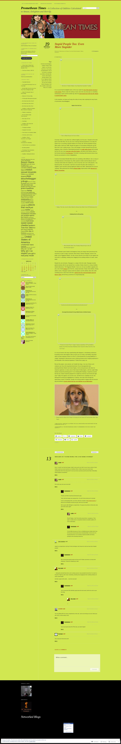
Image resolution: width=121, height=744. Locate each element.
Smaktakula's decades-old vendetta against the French (28, 215)
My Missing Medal (25, 147)
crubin (59, 462)
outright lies (24, 205)
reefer (27, 210)
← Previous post (59, 452)
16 (30, 267)
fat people (23, 183)
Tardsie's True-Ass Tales (28, 226)
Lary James (28, 336)
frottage (43, 65)
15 (28, 267)
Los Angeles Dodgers (29, 197)
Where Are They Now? (30, 247)
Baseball (23, 164)
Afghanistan (28, 159)
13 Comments (95, 51)
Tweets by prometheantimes (26, 76)
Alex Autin (60, 568)
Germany (27, 186)
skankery (28, 212)
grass (23, 188)
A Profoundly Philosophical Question (29, 98)
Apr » (25, 271)
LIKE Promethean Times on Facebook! (28, 43)
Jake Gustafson (61, 541)
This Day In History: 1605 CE (28, 70)
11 (35, 266)
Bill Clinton (32, 164)
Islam (24, 195)
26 (22, 270)
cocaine (26, 174)
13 (24, 267)
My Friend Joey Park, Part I (27, 106)
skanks (32, 212)
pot (31, 207)
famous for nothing (31, 181)
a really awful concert (86, 149)
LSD (47, 68)
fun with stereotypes (28, 184)
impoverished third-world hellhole (28, 193)
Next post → (95, 452)
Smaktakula (62, 51)
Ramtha (49, 82)
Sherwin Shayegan (45, 84)
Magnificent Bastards (46, 3)
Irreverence (69, 728)
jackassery (29, 195)
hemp (29, 190)
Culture (71, 51)
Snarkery (66, 729)
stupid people (48, 85)
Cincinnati (43, 63)
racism (23, 210)
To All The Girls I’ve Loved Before (28, 145)
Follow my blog (68, 731)
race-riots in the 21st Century (73, 151)
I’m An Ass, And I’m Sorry (27, 134)
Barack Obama (27, 162)
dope (28, 176)
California (24, 166)
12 (22, 267)
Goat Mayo (24, 121)
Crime (67, 51)
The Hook (60, 633)
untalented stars (27, 245)
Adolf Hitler (23, 159)
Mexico (31, 199)
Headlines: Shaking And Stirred (28, 153)
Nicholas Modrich (45, 77)
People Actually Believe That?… (30, 287)
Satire (65, 728)
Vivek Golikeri (28, 282)
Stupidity (57, 52)
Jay (26, 340)
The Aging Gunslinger (26, 127)
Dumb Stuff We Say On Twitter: (27, 74)
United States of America (26, 239)
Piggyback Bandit (47, 79)
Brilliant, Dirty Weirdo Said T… (30, 312)
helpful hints (24, 190)
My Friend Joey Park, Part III (28, 101)
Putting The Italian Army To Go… (31, 304)
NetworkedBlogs (67, 723)
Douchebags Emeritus (60, 3)
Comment (94, 669)
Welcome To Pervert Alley (27, 96)
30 (30, 270)
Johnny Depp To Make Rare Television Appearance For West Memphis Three (27, 66)
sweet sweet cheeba (27, 224)
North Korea (30, 203)
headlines (30, 188)
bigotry (28, 164)
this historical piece (91, 500)
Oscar (42, 79)
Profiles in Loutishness (26, 112)
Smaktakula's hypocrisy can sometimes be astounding (28, 220)
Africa (31, 159)
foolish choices (30, 183)
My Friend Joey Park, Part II (28, 103)
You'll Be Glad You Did (26, 58)
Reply (56, 486)
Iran (22, 195)
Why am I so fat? (26, 249)
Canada (30, 166)
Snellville (44, 85)
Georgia (47, 65)
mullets (32, 201)
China (23, 174)
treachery (29, 233)
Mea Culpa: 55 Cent (26, 118)
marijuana (25, 199)
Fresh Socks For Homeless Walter (29, 132)
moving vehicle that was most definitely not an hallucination (78, 381)
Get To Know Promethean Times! (30, 3)
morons (43, 75)
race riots (46, 82)
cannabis (23, 167)
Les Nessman (48, 67)
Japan (34, 195)
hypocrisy (32, 192)
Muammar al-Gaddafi (25, 201)
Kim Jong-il (24, 196)
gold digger (33, 186)
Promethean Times (33, 8)
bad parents (27, 160)
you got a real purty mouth (28, 254)
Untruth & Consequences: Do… (31, 337)
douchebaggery (48, 63)
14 (26, 267)
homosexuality (24, 192)
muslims (23, 202)
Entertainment (77, 51)
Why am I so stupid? (47, 87)
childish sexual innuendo (28, 171)
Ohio (50, 77)
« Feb (22, 271)
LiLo (28, 196)
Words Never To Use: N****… (30, 324)
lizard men (44, 68)
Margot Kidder (77, 168)
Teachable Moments (26, 82)
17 (33, 267)
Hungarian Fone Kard (26, 129)
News (82, 51)
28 (26, 270)
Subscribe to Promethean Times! (28, 49)
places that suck (45, 80)
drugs (25, 181)
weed (23, 247)
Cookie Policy (32, 741)
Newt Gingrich (48, 75)
